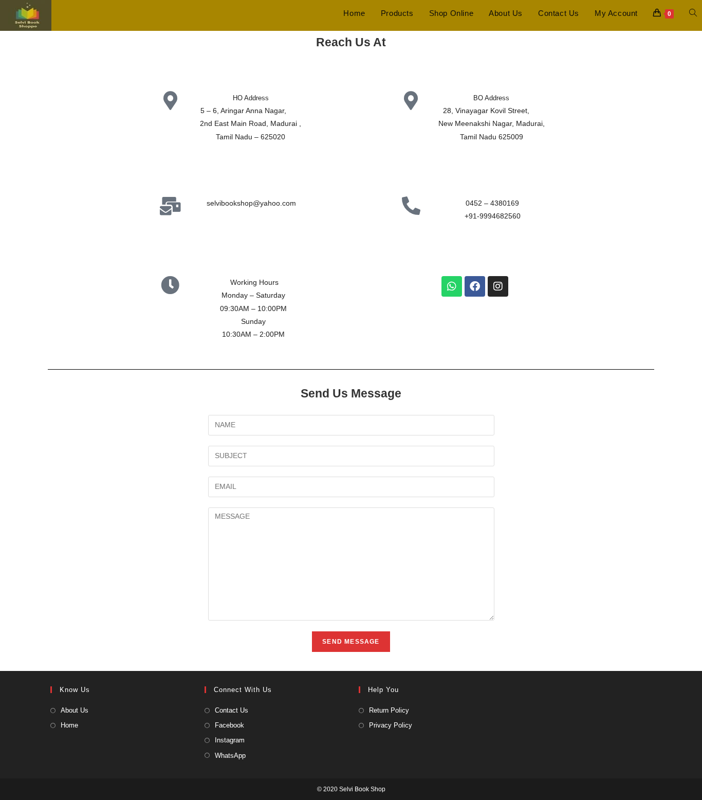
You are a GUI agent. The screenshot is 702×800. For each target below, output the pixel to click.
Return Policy (389, 710)
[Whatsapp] (451, 286)
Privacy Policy (390, 725)
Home (69, 725)
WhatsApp (230, 755)
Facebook (229, 725)
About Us (74, 710)
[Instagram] (498, 286)
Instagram (230, 740)
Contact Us (231, 710)
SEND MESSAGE (350, 641)
